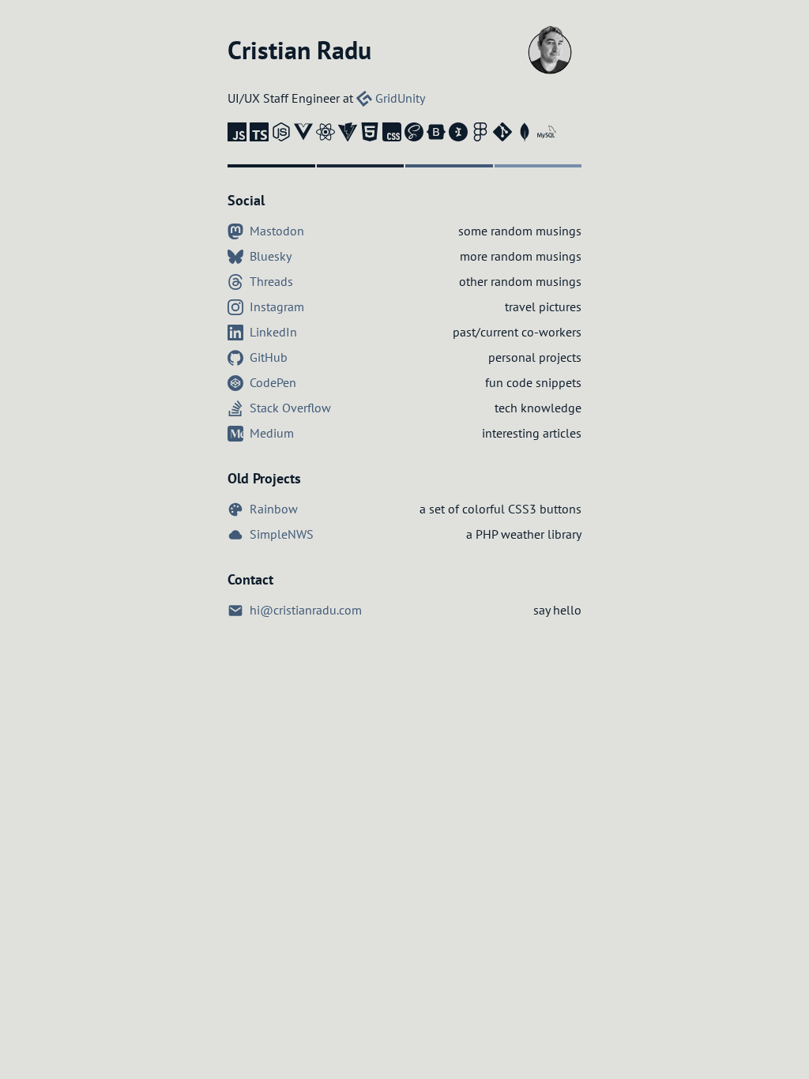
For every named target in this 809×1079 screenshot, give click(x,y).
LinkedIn (271, 332)
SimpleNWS (280, 534)
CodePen (271, 382)
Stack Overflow (288, 407)
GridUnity (398, 98)
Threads (269, 281)
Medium (270, 433)
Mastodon (275, 231)
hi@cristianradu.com (304, 610)
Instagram (275, 306)
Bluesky (269, 256)
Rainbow (272, 509)
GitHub (267, 357)
